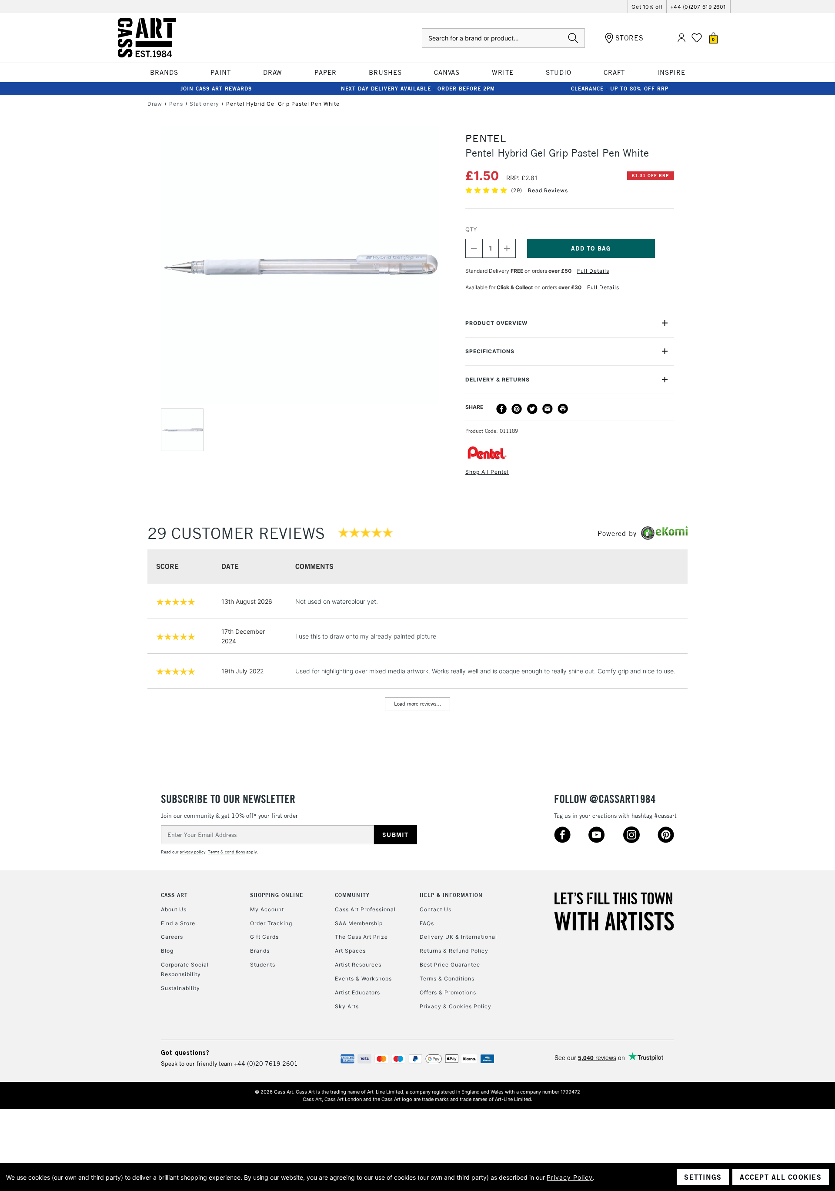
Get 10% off (646, 6)
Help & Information (451, 895)
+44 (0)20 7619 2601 (266, 1063)
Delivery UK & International (458, 936)
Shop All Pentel (487, 472)
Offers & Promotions (448, 992)
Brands (260, 950)
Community (352, 895)
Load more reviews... (417, 703)
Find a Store (178, 923)
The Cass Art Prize (361, 936)
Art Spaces (350, 950)
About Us (174, 909)
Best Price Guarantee (450, 964)
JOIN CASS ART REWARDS (216, 88)
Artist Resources (358, 964)
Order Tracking (271, 923)
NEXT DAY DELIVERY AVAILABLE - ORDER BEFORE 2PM (418, 88)
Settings (702, 1177)
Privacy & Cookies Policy (455, 1006)
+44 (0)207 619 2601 (698, 6)
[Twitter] (532, 409)
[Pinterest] (516, 409)
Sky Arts (347, 1006)
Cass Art (174, 895)
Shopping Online (276, 895)
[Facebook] (501, 409)
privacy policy (192, 852)
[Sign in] (681, 38)
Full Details (593, 271)
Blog (167, 950)
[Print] (563, 409)
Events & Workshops (363, 978)
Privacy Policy (570, 1177)
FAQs (427, 923)
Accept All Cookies (781, 1177)
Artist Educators (357, 992)
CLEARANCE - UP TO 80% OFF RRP (619, 88)
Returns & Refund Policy (454, 950)
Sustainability (180, 988)
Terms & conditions (226, 852)
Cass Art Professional (365, 909)
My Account (267, 909)
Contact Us (435, 909)
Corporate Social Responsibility (185, 969)
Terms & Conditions (447, 978)
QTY (471, 229)
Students (262, 964)
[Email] (547, 409)
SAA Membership (359, 923)
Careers (172, 936)
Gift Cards (264, 936)
